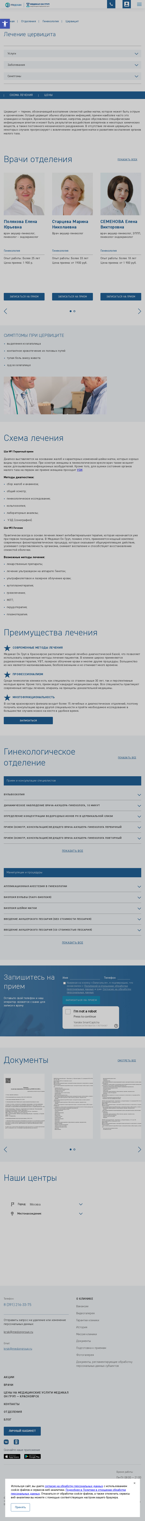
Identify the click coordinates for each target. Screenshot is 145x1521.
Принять (20, 1507)
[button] (5, 24)
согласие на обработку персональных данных (74, 1486)
